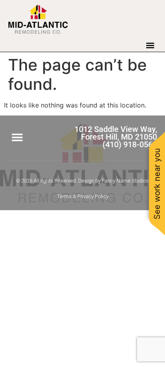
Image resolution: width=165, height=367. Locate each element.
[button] (150, 45)
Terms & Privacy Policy (83, 196)
